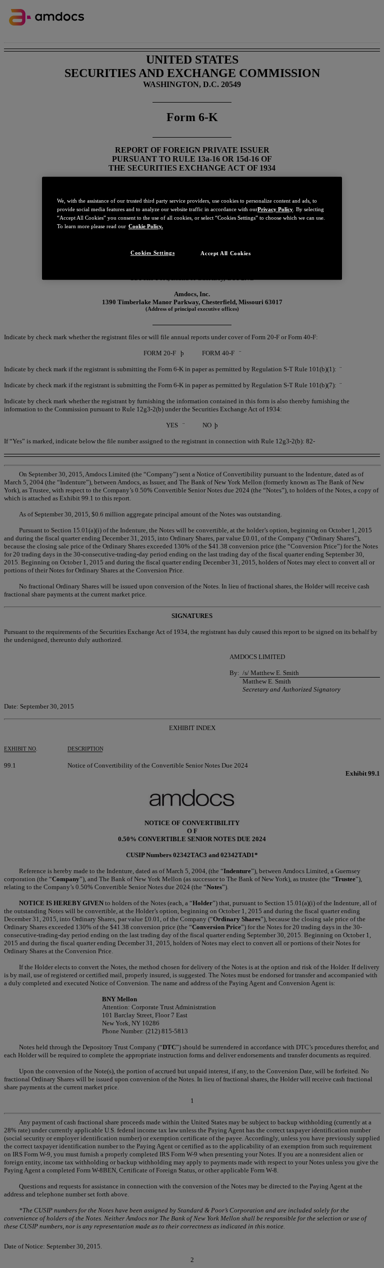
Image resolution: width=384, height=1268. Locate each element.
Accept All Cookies (225, 254)
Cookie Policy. (145, 226)
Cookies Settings (152, 253)
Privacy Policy (275, 209)
